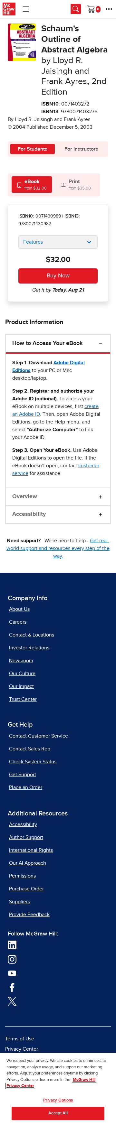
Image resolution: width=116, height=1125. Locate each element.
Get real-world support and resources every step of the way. (58, 548)
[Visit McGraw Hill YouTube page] (12, 973)
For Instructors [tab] (81, 149)
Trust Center (23, 699)
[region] (58, 1089)
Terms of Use (19, 1038)
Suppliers (19, 901)
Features (33, 242)
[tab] (32, 184)
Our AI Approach (27, 863)
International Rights (31, 850)
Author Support (26, 837)
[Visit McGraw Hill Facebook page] (12, 987)
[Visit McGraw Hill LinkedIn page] (12, 944)
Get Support (22, 774)
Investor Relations (29, 647)
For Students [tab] (32, 149)
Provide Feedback (29, 914)
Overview (24, 496)
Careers (17, 622)
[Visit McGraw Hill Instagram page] (12, 959)
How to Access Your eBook (47, 343)
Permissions (22, 876)
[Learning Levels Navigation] (26, 9)
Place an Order (25, 787)
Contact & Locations (31, 634)
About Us (19, 609)
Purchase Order (26, 888)
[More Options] (108, 9)
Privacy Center (21, 1049)
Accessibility (29, 514)
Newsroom (21, 660)
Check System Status (32, 761)
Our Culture (22, 673)
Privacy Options (58, 1100)
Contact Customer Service (38, 736)
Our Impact (21, 686)
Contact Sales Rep (29, 748)
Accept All (57, 1113)
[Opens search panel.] (76, 9)
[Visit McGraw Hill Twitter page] (12, 1001)
